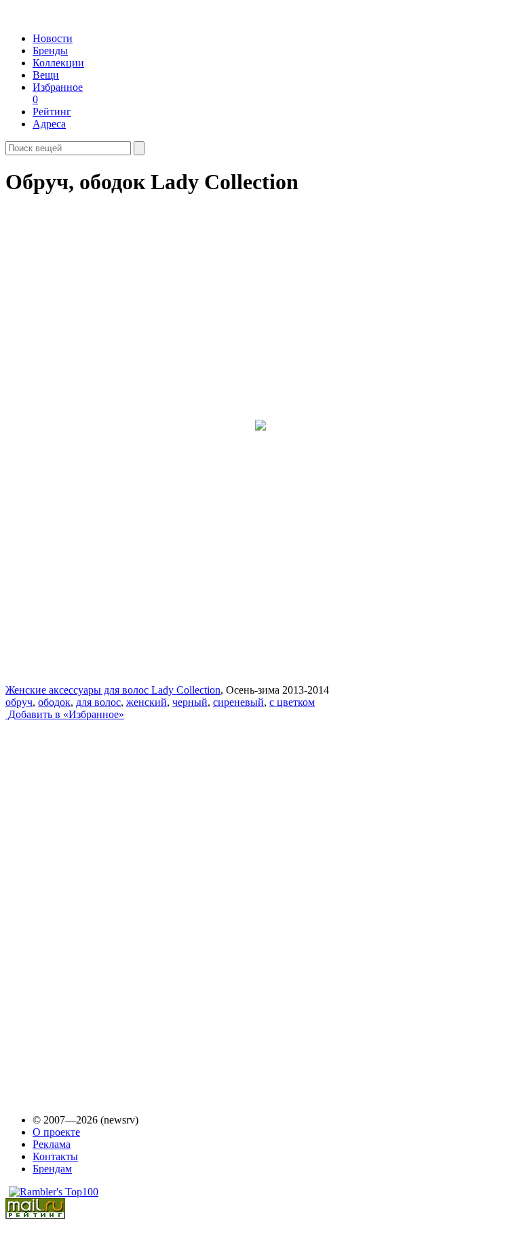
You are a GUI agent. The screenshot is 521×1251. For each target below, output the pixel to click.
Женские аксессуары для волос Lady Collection (112, 690)
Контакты (55, 1156)
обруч (19, 702)
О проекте (56, 1132)
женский (146, 702)
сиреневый (238, 702)
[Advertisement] (109, 904)
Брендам (52, 1168)
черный (190, 702)
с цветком (292, 702)
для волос (98, 702)
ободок (54, 702)
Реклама (52, 1144)
